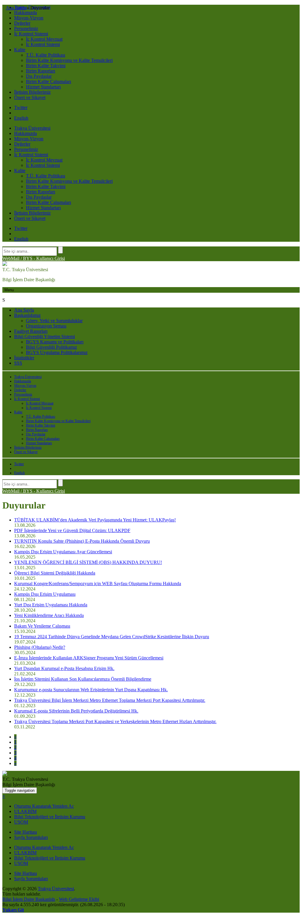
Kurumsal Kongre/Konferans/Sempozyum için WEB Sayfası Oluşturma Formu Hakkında (97, 583)
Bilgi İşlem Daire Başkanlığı (28, 899)
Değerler (22, 23)
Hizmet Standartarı (43, 86)
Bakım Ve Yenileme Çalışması (42, 625)
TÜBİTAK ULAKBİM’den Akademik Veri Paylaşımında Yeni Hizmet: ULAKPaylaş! (95, 519)
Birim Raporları (40, 70)
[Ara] (60, 250)
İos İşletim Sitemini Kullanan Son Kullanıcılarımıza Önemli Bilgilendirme (82, 679)
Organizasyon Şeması (46, 325)
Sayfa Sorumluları (31, 837)
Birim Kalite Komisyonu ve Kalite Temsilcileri (69, 60)
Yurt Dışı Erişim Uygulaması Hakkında (50, 604)
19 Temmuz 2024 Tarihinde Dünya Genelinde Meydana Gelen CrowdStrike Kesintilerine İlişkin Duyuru (111, 636)
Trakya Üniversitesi (32, 128)
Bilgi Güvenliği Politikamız (51, 347)
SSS (18, 363)
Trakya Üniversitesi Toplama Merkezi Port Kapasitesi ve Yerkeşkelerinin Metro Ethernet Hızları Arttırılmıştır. (115, 721)
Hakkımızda (25, 12)
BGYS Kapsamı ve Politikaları (54, 341)
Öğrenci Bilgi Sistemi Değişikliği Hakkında (54, 572)
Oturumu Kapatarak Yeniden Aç (44, 806)
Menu (9, 290)
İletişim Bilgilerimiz (32, 92)
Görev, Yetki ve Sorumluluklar (54, 320)
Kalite (19, 49)
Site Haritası (25, 832)
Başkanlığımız (27, 315)
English (21, 118)
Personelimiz (26, 28)
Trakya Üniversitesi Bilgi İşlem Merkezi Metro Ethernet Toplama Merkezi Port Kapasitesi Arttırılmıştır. (109, 700)
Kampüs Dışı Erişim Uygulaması (45, 594)
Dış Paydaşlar (39, 76)
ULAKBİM (25, 811)
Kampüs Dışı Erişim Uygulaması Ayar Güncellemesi (63, 551)
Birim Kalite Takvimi (45, 65)
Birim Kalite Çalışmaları (48, 81)
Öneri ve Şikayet (29, 97)
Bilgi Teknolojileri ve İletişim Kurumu (49, 816)
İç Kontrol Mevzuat (44, 39)
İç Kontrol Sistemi (31, 33)
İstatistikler (24, 357)
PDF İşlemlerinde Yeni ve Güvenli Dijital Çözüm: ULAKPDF (72, 530)
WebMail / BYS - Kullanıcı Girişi (33, 258)
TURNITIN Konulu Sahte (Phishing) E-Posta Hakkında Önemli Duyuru (82, 541)
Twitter (20, 107)
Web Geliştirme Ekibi (79, 899)
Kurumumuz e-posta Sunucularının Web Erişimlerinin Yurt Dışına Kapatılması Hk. (91, 689)
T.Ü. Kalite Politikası (45, 54)
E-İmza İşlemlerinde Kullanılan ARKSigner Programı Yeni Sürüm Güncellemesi (88, 657)
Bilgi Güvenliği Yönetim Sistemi (44, 336)
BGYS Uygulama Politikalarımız (57, 352)
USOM (21, 822)
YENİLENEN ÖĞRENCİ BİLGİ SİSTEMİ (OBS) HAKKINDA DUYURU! (88, 562)
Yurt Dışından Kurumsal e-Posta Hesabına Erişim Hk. (64, 668)
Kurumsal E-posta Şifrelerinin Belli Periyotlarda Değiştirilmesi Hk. (76, 710)
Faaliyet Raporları (30, 331)
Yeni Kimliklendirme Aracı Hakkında (49, 615)
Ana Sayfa (24, 309)
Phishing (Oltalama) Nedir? (39, 647)
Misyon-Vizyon (28, 17)
